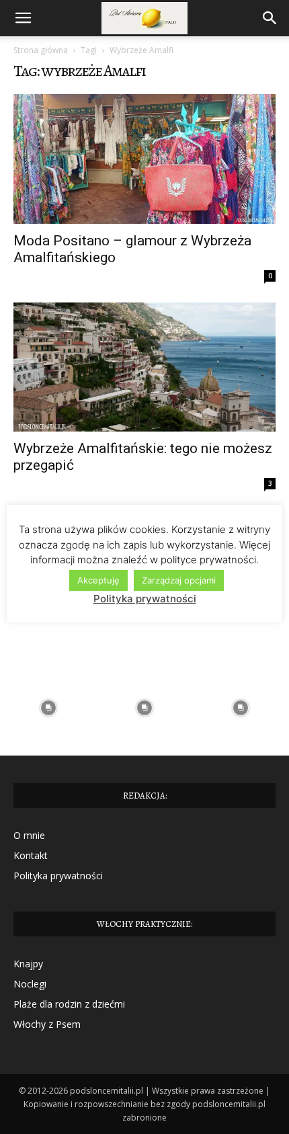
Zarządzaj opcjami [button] (179, 580)
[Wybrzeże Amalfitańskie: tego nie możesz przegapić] (144, 367)
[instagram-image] (48, 707)
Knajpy (28, 963)
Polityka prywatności (58, 875)
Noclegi (29, 983)
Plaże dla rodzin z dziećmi (69, 1004)
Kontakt (30, 855)
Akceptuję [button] (98, 580)
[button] (22, 18)
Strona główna (40, 50)
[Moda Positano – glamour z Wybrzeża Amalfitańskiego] (144, 159)
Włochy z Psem (47, 1024)
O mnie (29, 835)
